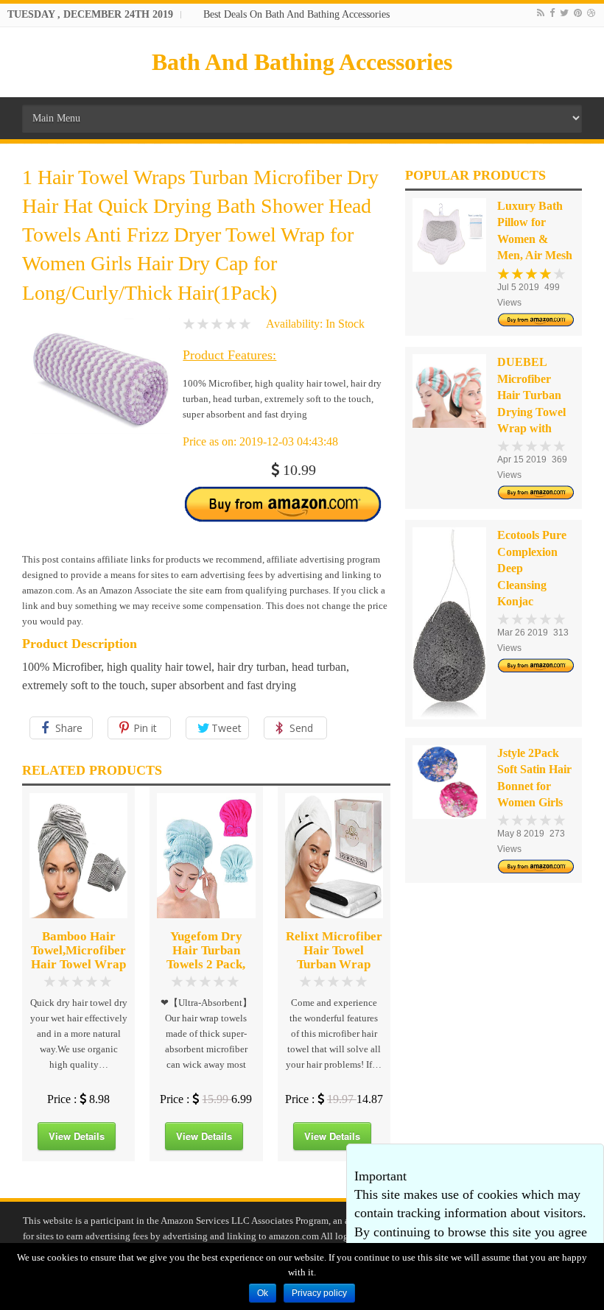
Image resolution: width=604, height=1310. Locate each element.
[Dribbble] (591, 13)
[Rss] (540, 13)
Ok (262, 1293)
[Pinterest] (578, 13)
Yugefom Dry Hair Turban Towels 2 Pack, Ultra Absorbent (206, 957)
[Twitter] (564, 13)
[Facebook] (552, 13)
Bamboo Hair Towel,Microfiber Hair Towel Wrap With (78, 957)
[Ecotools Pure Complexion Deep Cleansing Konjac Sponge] (449, 623)
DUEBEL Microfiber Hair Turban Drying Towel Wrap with (531, 395)
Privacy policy (319, 1293)
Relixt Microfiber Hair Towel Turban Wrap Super (334, 957)
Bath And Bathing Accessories (302, 62)
